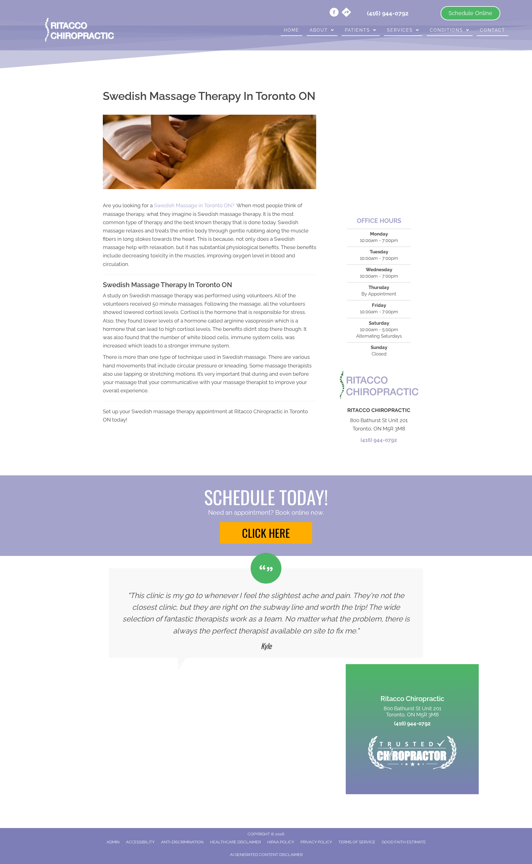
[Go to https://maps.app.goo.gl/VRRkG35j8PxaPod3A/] (346, 13)
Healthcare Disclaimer (235, 842)
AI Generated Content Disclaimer (266, 854)
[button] (266, 533)
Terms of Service (356, 842)
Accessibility (140, 842)
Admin (113, 842)
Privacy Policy (316, 842)
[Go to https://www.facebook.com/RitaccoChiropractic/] (334, 13)
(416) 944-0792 (379, 440)
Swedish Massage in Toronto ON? (194, 205)
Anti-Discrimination (182, 842)
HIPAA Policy (280, 842)
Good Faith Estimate (404, 842)
